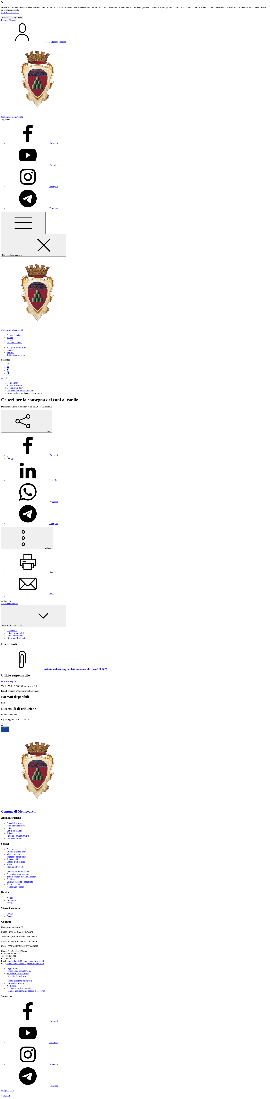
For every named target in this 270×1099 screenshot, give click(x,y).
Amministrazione (14, 385)
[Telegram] (8, 373)
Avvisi (10, 903)
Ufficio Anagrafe (8, 681)
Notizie (10, 898)
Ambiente (11, 879)
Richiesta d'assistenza (16, 976)
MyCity (6, 1095)
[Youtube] (8, 367)
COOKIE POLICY (10, 12)
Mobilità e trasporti (15, 867)
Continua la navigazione (12, 17)
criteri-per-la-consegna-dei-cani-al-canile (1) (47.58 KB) (75, 669)
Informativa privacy (15, 983)
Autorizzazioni (13, 884)
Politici (10, 833)
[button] (14, 335)
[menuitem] (32, 455)
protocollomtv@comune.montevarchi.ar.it (25, 961)
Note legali (11, 986)
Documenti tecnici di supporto (20, 390)
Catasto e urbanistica (16, 862)
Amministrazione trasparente (19, 981)
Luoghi (10, 913)
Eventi (10, 916)
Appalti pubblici (14, 859)
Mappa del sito (7, 1090)
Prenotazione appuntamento (19, 971)
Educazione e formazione (18, 871)
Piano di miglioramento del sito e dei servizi (26, 991)
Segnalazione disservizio (18, 973)
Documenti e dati (14, 388)
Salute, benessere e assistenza (20, 882)
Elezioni (10, 352)
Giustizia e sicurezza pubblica (20, 874)
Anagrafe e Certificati (16, 347)
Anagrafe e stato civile (17, 849)
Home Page (12, 383)
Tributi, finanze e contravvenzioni (22, 877)
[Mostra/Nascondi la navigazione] (23, 223)
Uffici (9, 828)
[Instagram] (8, 370)
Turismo (10, 864)
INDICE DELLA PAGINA (12, 626)
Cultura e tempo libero (17, 851)
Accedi (4, 378)
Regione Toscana (8, 20)
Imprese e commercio (16, 857)
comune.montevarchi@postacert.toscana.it (25, 963)
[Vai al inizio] (2, 724)
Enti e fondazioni (14, 831)
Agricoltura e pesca (15, 887)
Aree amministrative (16, 825)
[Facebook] (8, 365)
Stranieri (10, 350)
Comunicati (12, 900)
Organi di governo (15, 823)
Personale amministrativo (18, 836)
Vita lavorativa (13, 854)
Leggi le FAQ (13, 968)
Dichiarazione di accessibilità (19, 988)
